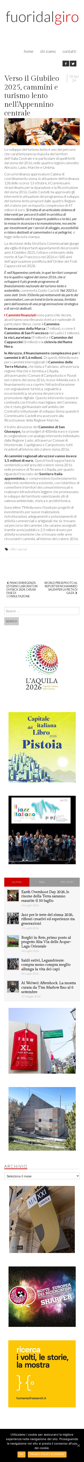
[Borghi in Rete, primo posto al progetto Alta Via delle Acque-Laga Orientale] (13, 941)
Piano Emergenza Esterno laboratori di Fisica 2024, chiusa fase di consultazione (22, 589)
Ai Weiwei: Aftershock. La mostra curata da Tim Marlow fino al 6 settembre (48, 987)
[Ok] (78, 1445)
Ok (21, 1454)
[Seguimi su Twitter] (73, 64)
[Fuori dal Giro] (42, 20)
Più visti (67, 882)
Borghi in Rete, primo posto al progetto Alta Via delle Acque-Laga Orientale (46, 942)
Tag (42, 882)
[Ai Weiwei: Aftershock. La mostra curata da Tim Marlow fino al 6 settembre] (13, 986)
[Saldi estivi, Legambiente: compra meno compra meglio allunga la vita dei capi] (13, 964)
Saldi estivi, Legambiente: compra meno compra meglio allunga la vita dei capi (46, 964)
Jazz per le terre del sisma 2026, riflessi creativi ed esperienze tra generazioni (48, 919)
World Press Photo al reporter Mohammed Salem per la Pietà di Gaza (61, 588)
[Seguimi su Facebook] (65, 64)
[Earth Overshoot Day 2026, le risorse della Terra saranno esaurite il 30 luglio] (13, 895)
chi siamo (48, 51)
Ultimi (17, 882)
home (28, 51)
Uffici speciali (18, 549)
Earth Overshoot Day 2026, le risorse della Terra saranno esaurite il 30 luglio (45, 896)
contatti (69, 51)
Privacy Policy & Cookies (47, 1454)
